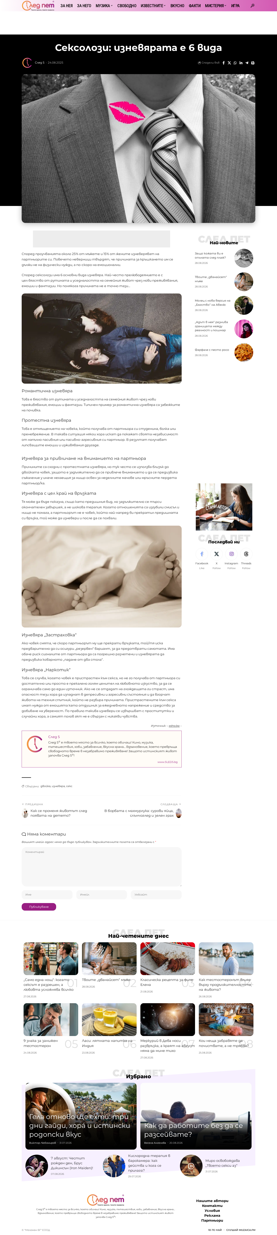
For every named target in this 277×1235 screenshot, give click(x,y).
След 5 (39, 62)
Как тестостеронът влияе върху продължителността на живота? (225, 985)
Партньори (212, 1221)
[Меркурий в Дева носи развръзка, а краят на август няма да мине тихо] (167, 1019)
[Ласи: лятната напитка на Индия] (109, 1019)
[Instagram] (231, 559)
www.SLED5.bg (168, 762)
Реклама (212, 1216)
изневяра (58, 786)
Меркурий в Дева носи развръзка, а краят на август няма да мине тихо (167, 1046)
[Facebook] (202, 559)
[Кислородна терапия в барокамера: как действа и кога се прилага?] (114, 1166)
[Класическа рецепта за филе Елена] (167, 958)
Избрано (138, 1076)
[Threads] (246, 559)
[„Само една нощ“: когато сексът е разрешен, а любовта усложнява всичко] (51, 958)
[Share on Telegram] (246, 63)
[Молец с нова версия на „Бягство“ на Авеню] (243, 305)
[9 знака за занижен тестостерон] (51, 1019)
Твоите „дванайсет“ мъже (106, 980)
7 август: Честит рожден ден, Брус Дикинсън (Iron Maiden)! (72, 1163)
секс (69, 786)
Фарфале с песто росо (212, 350)
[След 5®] (38, 5)
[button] (252, 6)
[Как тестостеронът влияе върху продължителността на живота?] (226, 958)
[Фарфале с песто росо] (243, 352)
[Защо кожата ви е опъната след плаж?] (243, 258)
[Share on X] (229, 63)
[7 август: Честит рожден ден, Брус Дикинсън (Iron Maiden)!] (36, 1166)
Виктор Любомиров (42, 1142)
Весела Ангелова (155, 1142)
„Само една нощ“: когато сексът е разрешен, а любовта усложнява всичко (48, 985)
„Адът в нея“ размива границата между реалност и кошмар (211, 326)
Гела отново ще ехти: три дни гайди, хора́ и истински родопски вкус (79, 1125)
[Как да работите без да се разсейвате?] (196, 1116)
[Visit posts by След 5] (27, 62)
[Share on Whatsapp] (235, 63)
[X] (216, 559)
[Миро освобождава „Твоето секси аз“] (191, 1166)
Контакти (212, 1206)
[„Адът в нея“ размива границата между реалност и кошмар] (243, 329)
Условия (212, 1211)
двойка (46, 786)
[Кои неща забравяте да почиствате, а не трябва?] (226, 1019)
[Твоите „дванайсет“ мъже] (243, 281)
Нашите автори (212, 1201)
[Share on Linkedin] (241, 63)
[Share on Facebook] (223, 63)
